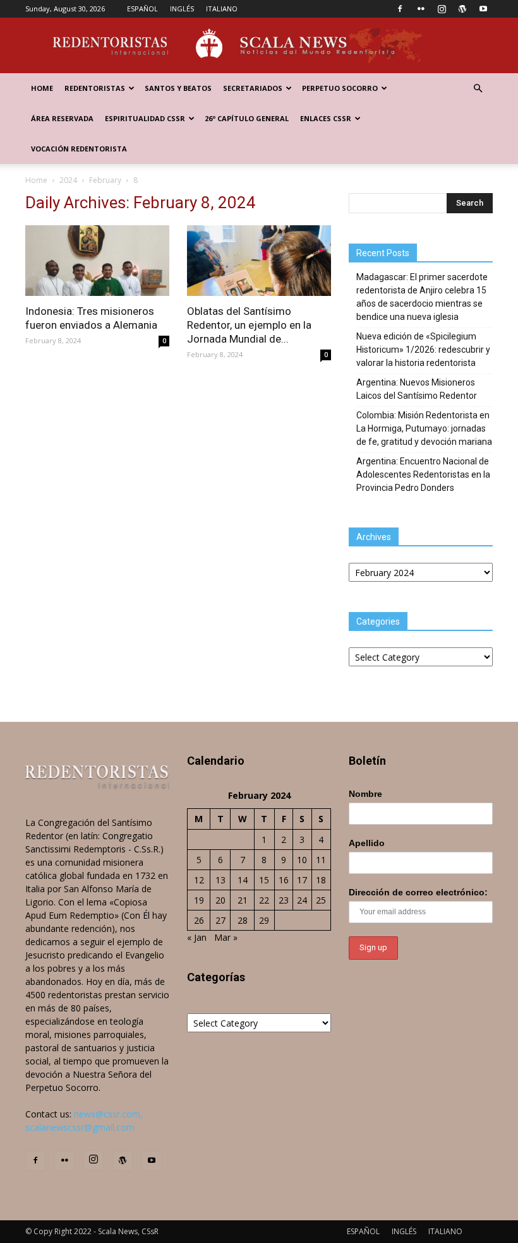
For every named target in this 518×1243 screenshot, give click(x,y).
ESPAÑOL (142, 8)
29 (264, 920)
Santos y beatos (178, 88)
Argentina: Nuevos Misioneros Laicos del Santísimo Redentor (416, 389)
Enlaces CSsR (325, 118)
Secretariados (252, 88)
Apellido (367, 843)
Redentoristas (94, 88)
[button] (477, 89)
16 (284, 880)
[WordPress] (462, 9)
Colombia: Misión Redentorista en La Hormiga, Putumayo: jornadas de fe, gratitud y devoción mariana (424, 428)
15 (264, 880)
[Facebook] (399, 9)
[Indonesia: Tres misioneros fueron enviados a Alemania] (97, 260)
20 (220, 900)
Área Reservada (62, 118)
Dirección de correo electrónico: (418, 892)
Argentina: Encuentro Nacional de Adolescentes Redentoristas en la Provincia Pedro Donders (423, 474)
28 (243, 920)
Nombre (365, 794)
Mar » (226, 937)
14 (243, 880)
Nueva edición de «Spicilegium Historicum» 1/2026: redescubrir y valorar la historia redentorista (423, 349)
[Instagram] (441, 9)
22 (264, 900)
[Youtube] (483, 9)
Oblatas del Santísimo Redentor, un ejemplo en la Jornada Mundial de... (249, 325)
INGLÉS (182, 8)
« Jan (197, 937)
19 (199, 900)
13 (220, 880)
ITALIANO (222, 8)
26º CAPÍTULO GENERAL (247, 118)
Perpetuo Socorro (340, 88)
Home (42, 88)
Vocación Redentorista (79, 148)
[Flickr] (420, 9)
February (105, 180)
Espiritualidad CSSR (145, 118)
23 (284, 900)
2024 (68, 180)
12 (199, 880)
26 (199, 920)
